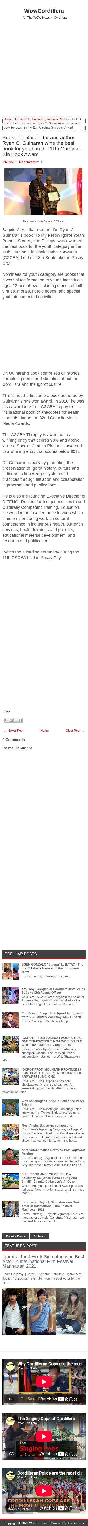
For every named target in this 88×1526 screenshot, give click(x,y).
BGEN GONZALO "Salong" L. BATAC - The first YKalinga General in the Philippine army (52, 968)
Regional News (57, 119)
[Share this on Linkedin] (22, 711)
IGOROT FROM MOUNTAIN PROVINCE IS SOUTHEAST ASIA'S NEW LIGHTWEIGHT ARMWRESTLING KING (52, 1073)
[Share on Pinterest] (19, 711)
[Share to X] (15, 720)
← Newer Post (13, 730)
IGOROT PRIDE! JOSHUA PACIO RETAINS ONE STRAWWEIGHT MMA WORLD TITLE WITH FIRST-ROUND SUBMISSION (52, 1041)
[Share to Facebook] (20, 720)
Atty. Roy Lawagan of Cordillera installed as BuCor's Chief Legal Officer (53, 990)
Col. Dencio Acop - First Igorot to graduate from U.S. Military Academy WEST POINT (52, 1015)
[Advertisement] (44, 67)
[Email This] (6, 720)
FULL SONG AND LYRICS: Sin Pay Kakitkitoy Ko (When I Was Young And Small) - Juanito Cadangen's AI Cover (49, 1178)
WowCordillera (44, 11)
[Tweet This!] (15, 711)
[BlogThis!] (11, 720)
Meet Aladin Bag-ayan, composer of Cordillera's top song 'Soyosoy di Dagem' (52, 1127)
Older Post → (75, 730)
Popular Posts (15, 1236)
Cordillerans (76, 1523)
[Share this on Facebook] (12, 711)
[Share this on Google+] (17, 711)
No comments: (29, 162)
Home (8, 119)
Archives (39, 1236)
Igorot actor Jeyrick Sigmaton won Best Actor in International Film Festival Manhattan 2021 (50, 1206)
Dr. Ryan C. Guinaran (29, 119)
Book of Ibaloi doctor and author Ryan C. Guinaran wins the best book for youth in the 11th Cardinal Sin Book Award (41, 146)
